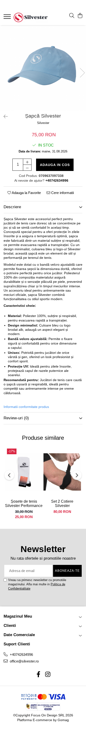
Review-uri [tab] (16, 418)
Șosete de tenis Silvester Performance (24, 503)
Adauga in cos (55, 165)
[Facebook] (38, 674)
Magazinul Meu (18, 616)
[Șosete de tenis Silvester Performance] (24, 472)
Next (82, 73)
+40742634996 (21, 655)
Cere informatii (62, 193)
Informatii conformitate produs (26, 407)
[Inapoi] (3, 116)
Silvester (43, 123)
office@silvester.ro (24, 661)
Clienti (10, 625)
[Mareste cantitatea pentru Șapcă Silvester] (27, 162)
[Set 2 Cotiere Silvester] (62, 472)
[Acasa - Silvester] (30, 17)
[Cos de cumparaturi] (79, 16)
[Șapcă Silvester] (43, 68)
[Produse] (8, 18)
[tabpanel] (43, 68)
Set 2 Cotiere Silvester (62, 503)
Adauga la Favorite (26, 193)
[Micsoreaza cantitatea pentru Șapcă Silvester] (27, 168)
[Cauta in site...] (71, 16)
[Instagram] (47, 674)
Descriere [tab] (12, 207)
